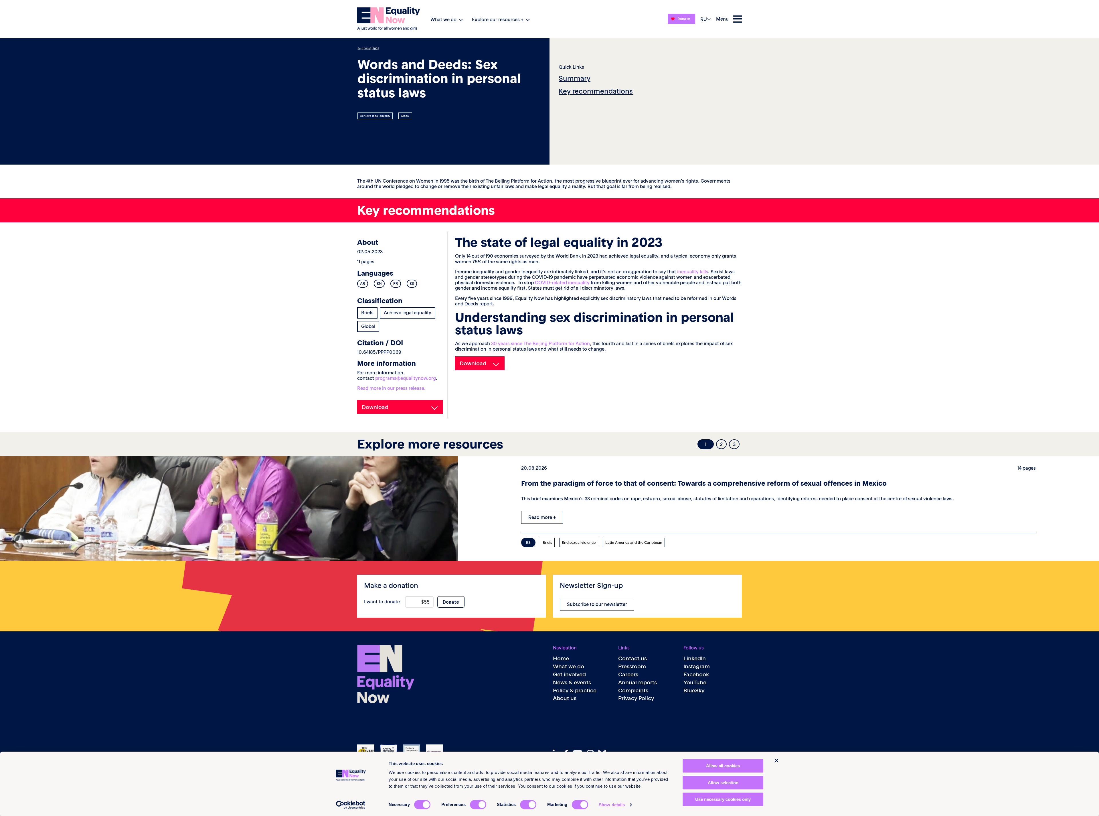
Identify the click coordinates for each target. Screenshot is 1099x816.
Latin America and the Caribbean (633, 542)
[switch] (478, 804)
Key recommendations (596, 91)
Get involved (569, 674)
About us (564, 698)
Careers (628, 674)
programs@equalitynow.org (405, 378)
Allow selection (723, 782)
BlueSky (693, 690)
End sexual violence (579, 542)
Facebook (696, 674)
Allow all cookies (723, 765)
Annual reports (637, 682)
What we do (443, 19)
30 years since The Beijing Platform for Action (540, 343)
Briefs (367, 312)
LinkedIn (694, 658)
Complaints (633, 690)
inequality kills (692, 271)
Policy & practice (574, 690)
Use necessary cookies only (723, 799)
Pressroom (632, 666)
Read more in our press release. (391, 388)
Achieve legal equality (375, 116)
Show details (612, 804)
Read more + (542, 517)
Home (561, 658)
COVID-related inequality (562, 282)
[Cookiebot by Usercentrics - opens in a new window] (351, 805)
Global (405, 116)
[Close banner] (776, 760)
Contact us (632, 658)
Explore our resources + (497, 19)
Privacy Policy (636, 698)
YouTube (694, 682)
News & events (572, 682)
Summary (574, 78)
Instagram (696, 666)
